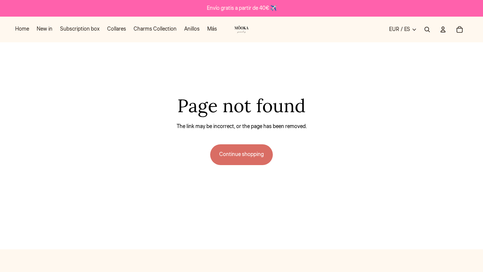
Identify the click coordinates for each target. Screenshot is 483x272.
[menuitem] (22, 29)
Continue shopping (241, 154)
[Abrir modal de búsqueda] (427, 29)
